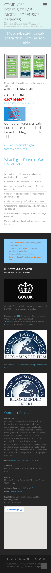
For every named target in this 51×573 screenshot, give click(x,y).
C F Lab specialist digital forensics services (19, 147)
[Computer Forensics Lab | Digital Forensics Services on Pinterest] (15, 559)
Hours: (7, 477)
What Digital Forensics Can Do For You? (24, 161)
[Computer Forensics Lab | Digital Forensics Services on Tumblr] (32, 559)
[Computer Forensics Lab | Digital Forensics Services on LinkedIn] (24, 559)
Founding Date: (11, 499)
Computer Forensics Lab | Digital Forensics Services (21, 12)
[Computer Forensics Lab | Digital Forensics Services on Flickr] (28, 559)
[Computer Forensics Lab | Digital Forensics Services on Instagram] (44, 559)
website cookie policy (21, 257)
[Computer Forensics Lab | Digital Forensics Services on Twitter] (11, 559)
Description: (9, 418)
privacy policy (18, 248)
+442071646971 (16, 491)
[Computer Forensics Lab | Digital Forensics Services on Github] (40, 559)
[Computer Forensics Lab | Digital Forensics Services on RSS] (36, 559)
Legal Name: (9, 497)
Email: (7, 460)
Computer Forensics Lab (21, 412)
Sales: (6, 491)
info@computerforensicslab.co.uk (24, 460)
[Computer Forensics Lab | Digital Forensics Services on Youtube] (19, 559)
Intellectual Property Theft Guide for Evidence (24, 201)
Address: (8, 465)
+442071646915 (26, 488)
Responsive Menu (45, 4)
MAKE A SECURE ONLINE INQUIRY (19, 103)
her (30, 324)
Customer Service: (12, 488)
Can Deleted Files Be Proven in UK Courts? (23, 181)
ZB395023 (8, 321)
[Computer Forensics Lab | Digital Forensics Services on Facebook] (7, 559)
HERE (6, 324)
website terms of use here (23, 254)
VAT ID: (7, 502)
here (10, 259)
